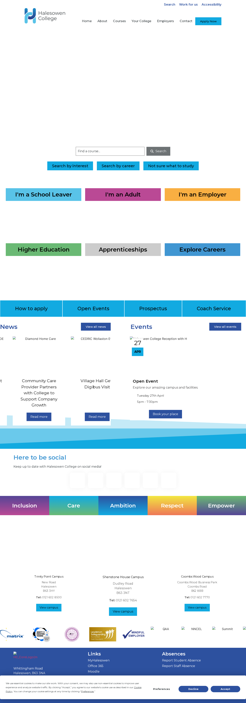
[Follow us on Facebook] (77, 480)
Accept (225, 689)
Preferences (161, 689)
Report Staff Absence (178, 666)
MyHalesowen (99, 660)
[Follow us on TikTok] (114, 480)
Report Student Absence (181, 660)
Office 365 (95, 666)
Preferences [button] (87, 691)
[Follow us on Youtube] (168, 480)
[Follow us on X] (150, 480)
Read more (26, 417)
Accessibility (211, 4)
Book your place (165, 414)
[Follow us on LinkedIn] (132, 480)
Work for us (188, 4)
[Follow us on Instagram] (95, 480)
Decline (193, 689)
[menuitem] (87, 21)
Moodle (94, 671)
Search (169, 4)
